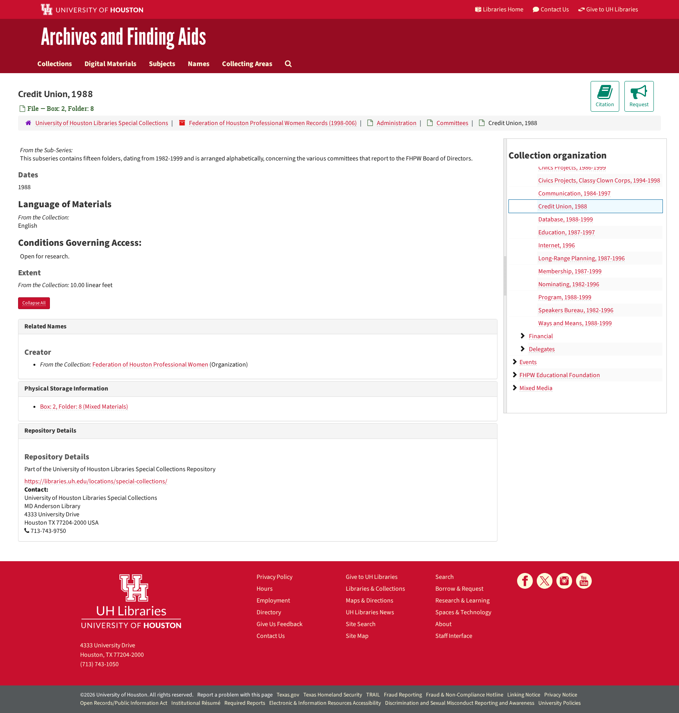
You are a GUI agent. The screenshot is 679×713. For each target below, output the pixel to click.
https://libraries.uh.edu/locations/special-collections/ (95, 481)
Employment (273, 600)
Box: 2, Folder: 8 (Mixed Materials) (84, 406)
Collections (54, 64)
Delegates (542, 349)
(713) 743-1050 (99, 664)
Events (528, 362)
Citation (605, 105)
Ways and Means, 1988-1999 (575, 323)
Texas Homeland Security (332, 695)
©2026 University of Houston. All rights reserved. (136, 695)
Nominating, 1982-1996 (568, 284)
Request (639, 105)
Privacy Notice (560, 695)
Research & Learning (462, 600)
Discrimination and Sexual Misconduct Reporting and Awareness (459, 703)
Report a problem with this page (235, 695)
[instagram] (564, 581)
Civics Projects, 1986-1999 (572, 167)
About (443, 624)
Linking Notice (523, 695)
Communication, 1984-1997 (574, 193)
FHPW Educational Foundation (559, 375)
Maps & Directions (369, 600)
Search (444, 577)
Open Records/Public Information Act (123, 703)
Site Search (361, 624)
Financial (541, 336)
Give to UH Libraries (372, 577)
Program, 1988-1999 (564, 297)
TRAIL (373, 695)
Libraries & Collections (375, 588)
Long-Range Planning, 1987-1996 (581, 258)
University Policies (559, 703)
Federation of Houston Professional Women (150, 364)
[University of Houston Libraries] (131, 601)
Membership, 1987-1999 (570, 271)
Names (198, 64)
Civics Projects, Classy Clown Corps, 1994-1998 (599, 180)
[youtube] (584, 581)
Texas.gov (288, 695)
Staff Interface (453, 636)
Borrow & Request (459, 588)
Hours (265, 588)
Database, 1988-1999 (565, 219)
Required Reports (244, 703)
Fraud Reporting (403, 695)
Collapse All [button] (34, 303)
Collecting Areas (247, 64)
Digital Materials (110, 64)
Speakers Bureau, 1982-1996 (575, 310)
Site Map (357, 636)
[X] (544, 581)
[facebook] (525, 581)
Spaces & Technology (463, 612)
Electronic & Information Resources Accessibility (325, 703)
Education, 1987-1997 (566, 232)
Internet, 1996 (556, 245)
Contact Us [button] (555, 9)
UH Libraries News (370, 612)
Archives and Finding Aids (123, 37)
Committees (452, 123)
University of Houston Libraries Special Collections (101, 123)
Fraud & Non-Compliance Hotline (464, 695)
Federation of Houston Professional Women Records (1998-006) (273, 123)
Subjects (162, 64)
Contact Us (271, 636)
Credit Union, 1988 (562, 206)
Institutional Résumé (195, 703)
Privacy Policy (274, 577)
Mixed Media (535, 388)
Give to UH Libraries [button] (612, 9)
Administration (397, 123)
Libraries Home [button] (503, 9)
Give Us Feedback (280, 624)
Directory (269, 612)
